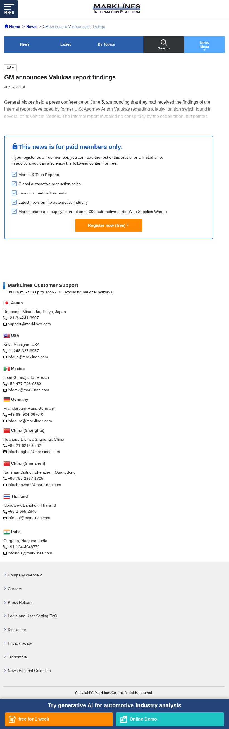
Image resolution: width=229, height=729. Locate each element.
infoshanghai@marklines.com (34, 451)
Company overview (25, 575)
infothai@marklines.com (29, 518)
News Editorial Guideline (29, 670)
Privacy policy (20, 643)
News (24, 44)
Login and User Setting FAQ (32, 616)
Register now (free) (106, 225)
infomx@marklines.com (28, 390)
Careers (15, 588)
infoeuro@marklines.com (30, 421)
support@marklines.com (29, 324)
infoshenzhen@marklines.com (34, 484)
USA (10, 68)
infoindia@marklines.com (30, 553)
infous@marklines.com (28, 357)
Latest (65, 44)
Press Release (21, 602)
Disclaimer (17, 629)
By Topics (106, 44)
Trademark (17, 657)
